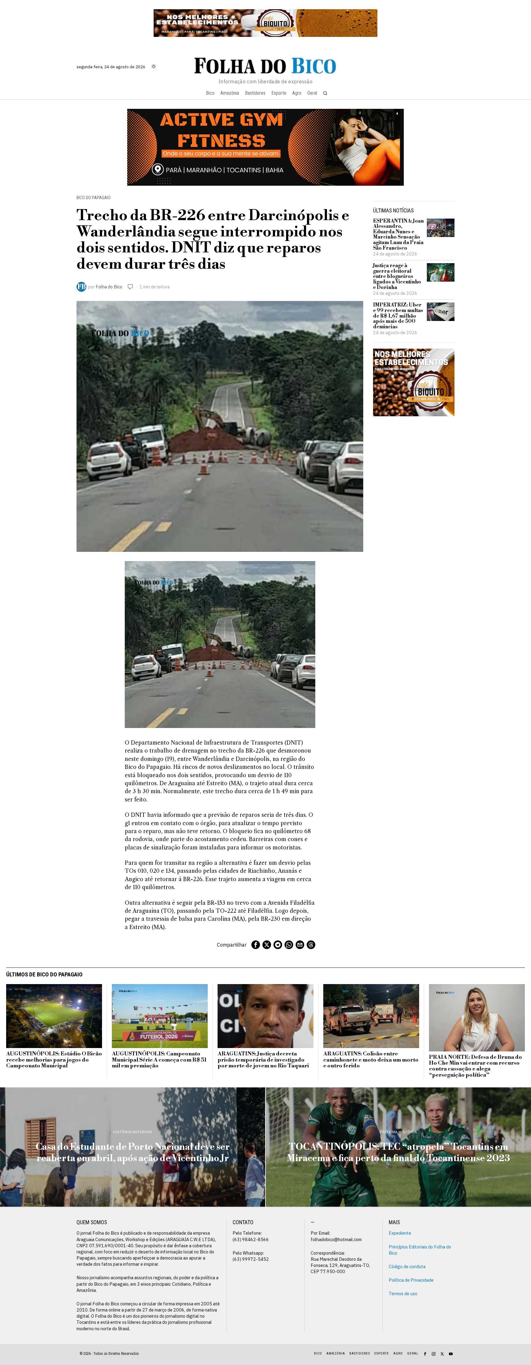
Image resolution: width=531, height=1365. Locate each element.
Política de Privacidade (411, 1280)
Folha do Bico (109, 287)
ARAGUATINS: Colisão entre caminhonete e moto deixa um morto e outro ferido (371, 1060)
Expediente (400, 1233)
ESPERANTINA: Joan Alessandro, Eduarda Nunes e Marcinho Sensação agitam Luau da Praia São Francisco (398, 235)
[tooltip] (255, 944)
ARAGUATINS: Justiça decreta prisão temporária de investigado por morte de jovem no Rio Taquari (263, 1060)
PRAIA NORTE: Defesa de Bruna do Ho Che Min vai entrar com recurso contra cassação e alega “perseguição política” (475, 1066)
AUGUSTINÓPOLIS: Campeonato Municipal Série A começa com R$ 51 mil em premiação (159, 1060)
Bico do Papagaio (94, 197)
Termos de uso (403, 1293)
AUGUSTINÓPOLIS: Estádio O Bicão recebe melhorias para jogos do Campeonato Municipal (54, 1060)
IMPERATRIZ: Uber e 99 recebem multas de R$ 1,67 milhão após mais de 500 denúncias (398, 316)
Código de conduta (407, 1266)
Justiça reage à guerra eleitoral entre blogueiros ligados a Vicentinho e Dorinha (397, 276)
